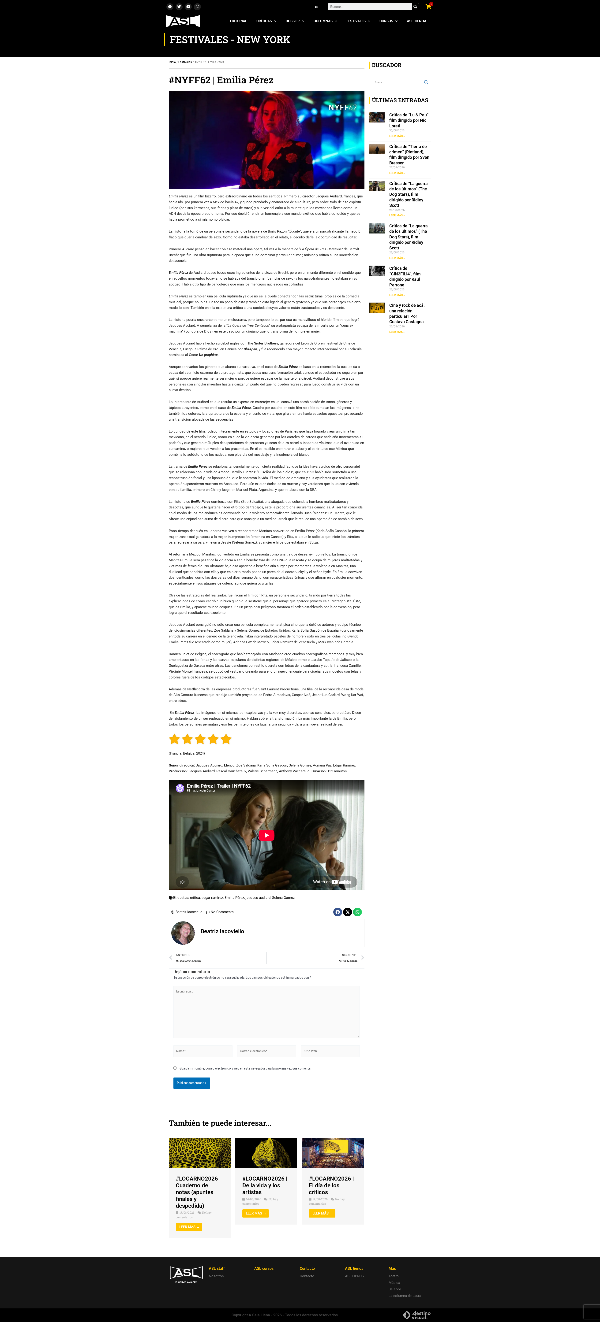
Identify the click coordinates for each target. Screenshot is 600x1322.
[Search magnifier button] (426, 82)
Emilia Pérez (234, 898)
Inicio (172, 62)
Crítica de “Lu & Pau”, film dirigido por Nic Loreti (409, 120)
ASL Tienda (416, 21)
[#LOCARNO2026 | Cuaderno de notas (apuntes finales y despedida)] (200, 1153)
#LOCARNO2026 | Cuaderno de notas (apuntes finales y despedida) (198, 1192)
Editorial (238, 21)
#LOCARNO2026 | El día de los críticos (331, 1185)
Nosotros (216, 1276)
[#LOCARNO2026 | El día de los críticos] (333, 1153)
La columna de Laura (405, 1296)
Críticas (264, 21)
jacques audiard (258, 898)
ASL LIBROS (354, 1276)
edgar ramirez (212, 898)
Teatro (394, 1276)
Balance (395, 1289)
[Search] (415, 6)
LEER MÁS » (397, 136)
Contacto (307, 1276)
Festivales (356, 21)
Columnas (323, 21)
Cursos (386, 21)
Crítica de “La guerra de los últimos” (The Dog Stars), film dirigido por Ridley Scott (408, 194)
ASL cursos (264, 1268)
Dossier (293, 21)
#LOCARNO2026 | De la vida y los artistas (264, 1185)
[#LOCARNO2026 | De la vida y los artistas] (266, 1153)
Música (394, 1283)
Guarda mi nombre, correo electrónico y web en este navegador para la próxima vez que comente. (245, 1068)
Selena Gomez (283, 898)
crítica (195, 898)
